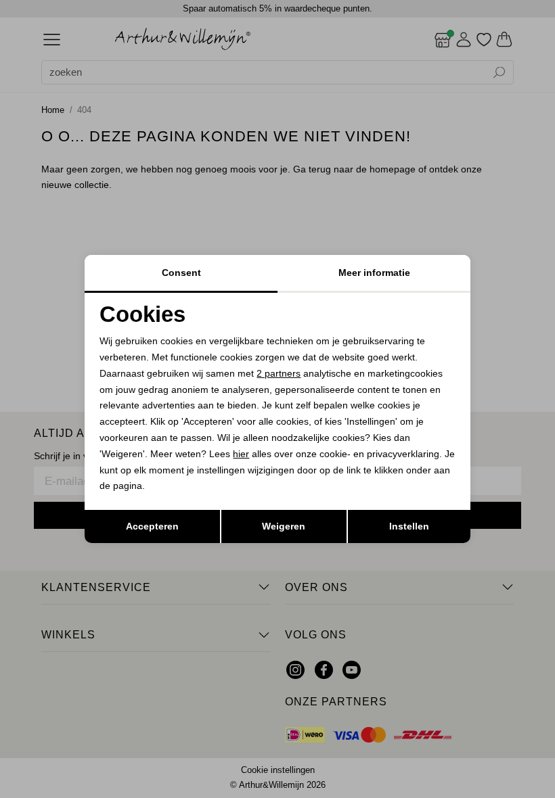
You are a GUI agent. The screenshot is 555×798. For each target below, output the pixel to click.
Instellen (409, 526)
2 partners (279, 373)
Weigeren (283, 526)
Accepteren (152, 526)
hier (241, 453)
